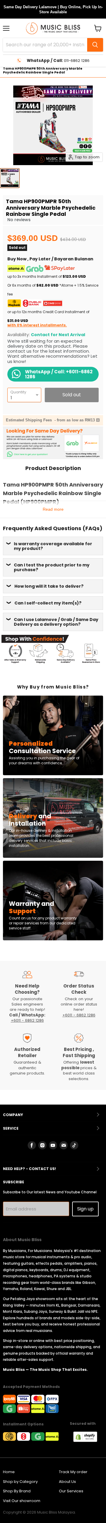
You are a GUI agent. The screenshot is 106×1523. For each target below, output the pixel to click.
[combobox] (45, 45)
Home (9, 1472)
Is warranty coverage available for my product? (53, 546)
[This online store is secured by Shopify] (88, 1440)
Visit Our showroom (21, 1501)
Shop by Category (20, 1481)
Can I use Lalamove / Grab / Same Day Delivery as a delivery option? (56, 622)
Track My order (73, 1472)
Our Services (71, 1491)
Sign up (85, 1208)
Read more (53, 509)
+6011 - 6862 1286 (27, 1020)
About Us (67, 1481)
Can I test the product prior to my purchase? (52, 567)
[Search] (95, 45)
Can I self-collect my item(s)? (48, 603)
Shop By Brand (17, 1491)
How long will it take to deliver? (49, 586)
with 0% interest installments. (37, 325)
